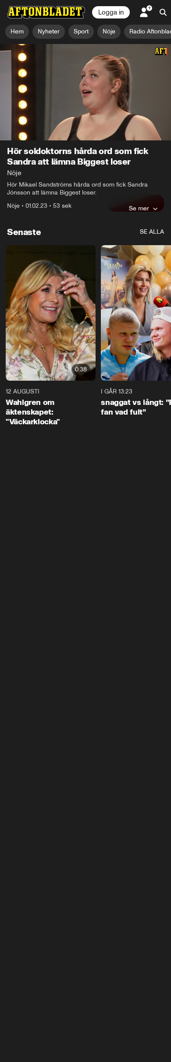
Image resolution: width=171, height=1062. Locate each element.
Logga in (111, 12)
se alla (152, 231)
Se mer (139, 208)
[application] (85, 92)
